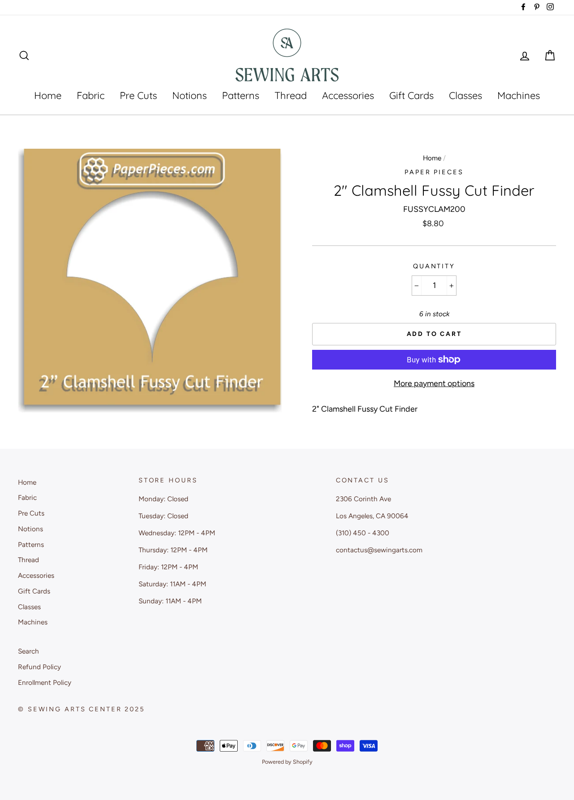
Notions (189, 95)
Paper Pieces (434, 172)
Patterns (240, 95)
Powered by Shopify (287, 761)
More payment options (434, 383)
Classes (465, 95)
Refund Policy (39, 666)
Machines (518, 95)
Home (47, 95)
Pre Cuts (138, 95)
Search (28, 651)
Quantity (434, 266)
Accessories (348, 95)
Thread (290, 95)
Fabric (90, 95)
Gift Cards (411, 95)
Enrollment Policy (44, 682)
